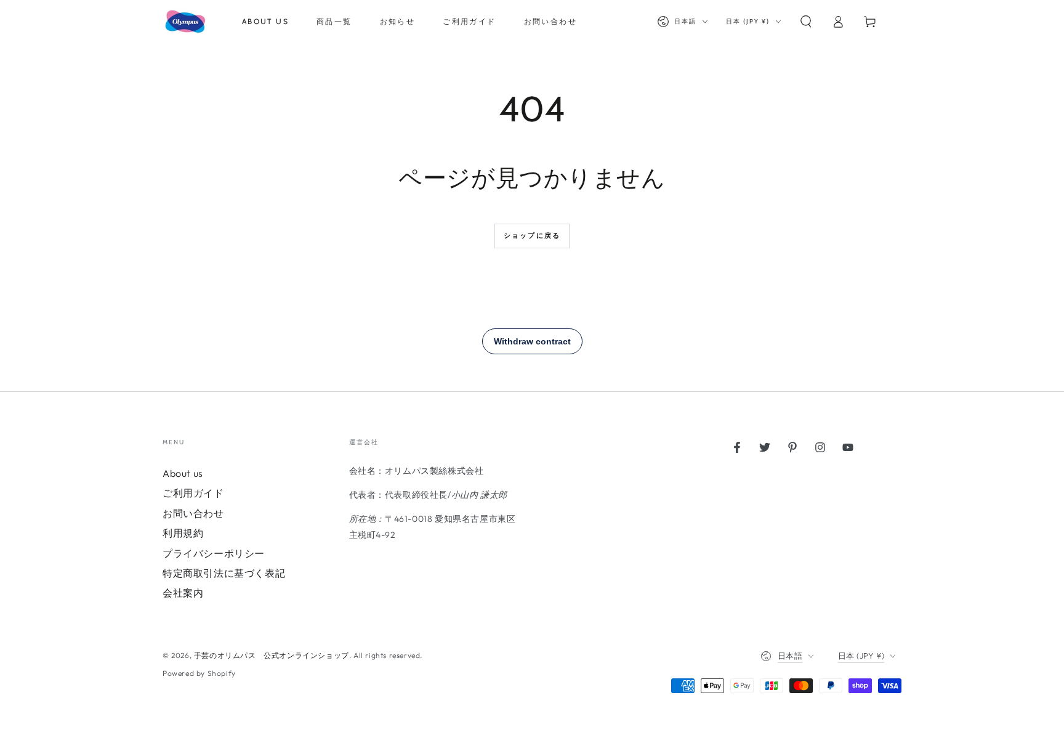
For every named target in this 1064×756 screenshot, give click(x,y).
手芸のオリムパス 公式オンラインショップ (271, 655)
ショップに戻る (532, 235)
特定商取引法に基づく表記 (224, 573)
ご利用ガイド (193, 493)
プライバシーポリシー (214, 553)
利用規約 (183, 533)
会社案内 (183, 593)
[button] (806, 21)
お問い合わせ (193, 513)
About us (183, 473)
